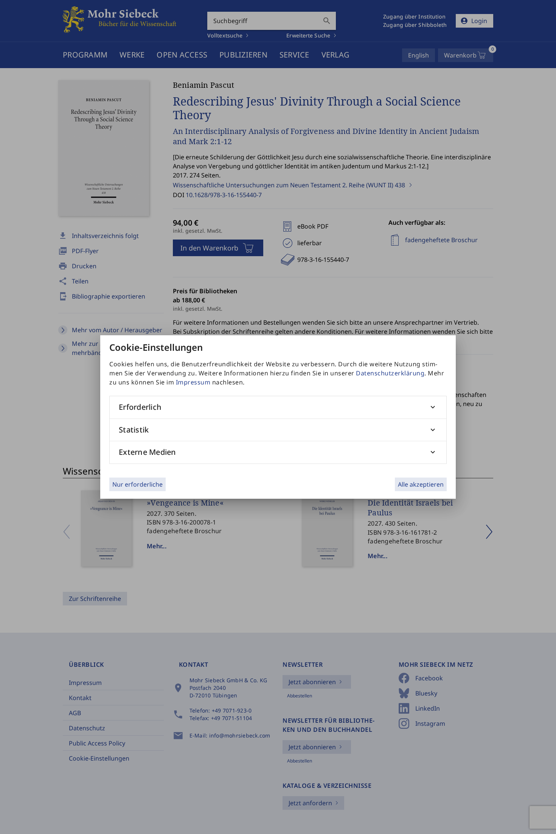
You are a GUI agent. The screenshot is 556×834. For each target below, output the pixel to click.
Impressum (193, 382)
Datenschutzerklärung (390, 373)
